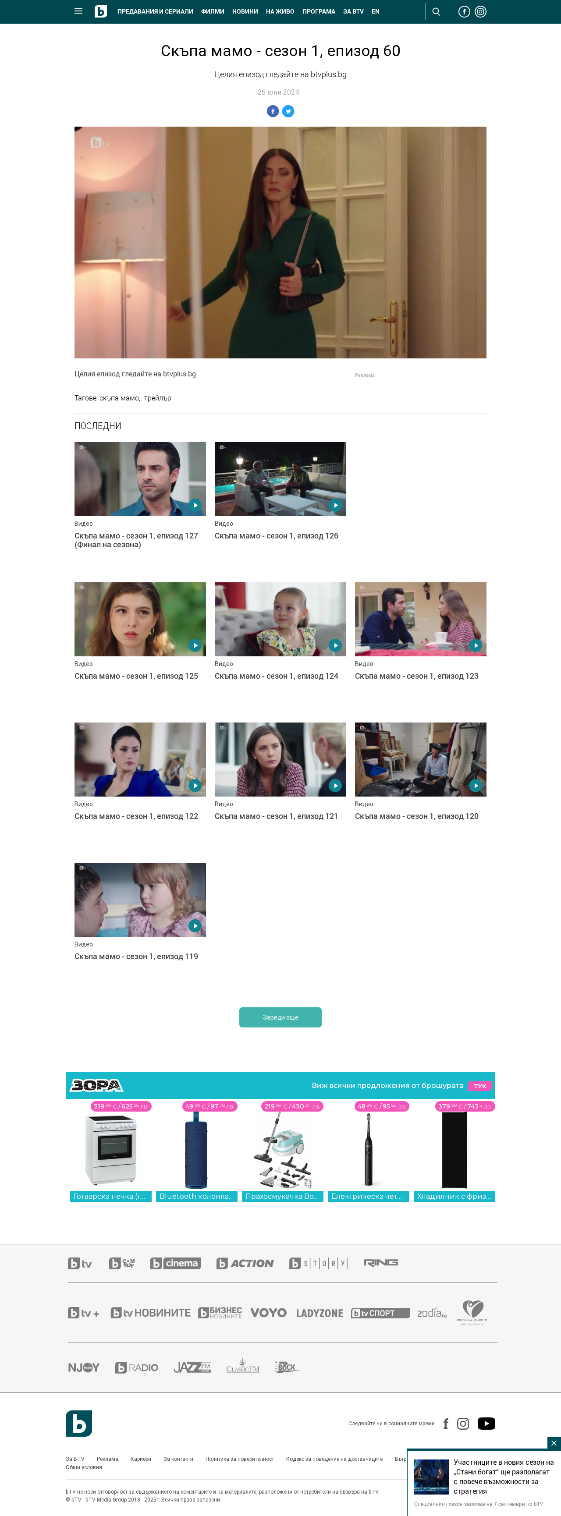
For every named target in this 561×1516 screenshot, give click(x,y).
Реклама (107, 1459)
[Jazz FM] (200, 1367)
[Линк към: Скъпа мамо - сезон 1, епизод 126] (280, 508)
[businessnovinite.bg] (224, 1312)
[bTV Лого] (79, 1423)
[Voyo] (273, 1313)
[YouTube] (482, 1423)
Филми (212, 11)
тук (480, 1086)
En (376, 11)
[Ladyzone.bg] (324, 1313)
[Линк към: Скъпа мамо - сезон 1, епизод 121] (280, 788)
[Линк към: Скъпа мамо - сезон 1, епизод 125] (140, 648)
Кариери (141, 1459)
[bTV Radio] (144, 1368)
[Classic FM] (251, 1367)
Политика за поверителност (240, 1459)
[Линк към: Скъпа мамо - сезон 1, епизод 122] (140, 788)
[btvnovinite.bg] (153, 1313)
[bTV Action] (253, 1263)
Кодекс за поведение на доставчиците (334, 1459)
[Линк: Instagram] (458, 1424)
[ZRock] (295, 1367)
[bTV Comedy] (129, 1263)
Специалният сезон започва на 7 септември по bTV (478, 1503)
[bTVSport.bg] (384, 1312)
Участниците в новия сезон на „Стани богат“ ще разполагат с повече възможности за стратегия (504, 1476)
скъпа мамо (119, 398)
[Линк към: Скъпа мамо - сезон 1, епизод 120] (420, 788)
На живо (280, 11)
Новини (245, 11)
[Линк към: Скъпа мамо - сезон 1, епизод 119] (140, 928)
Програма (318, 11)
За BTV (75, 1459)
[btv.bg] (88, 1263)
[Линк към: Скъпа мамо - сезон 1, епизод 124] (280, 648)
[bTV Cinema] (183, 1263)
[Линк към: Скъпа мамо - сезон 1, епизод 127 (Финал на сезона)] (140, 508)
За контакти (178, 1459)
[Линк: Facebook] (441, 1423)
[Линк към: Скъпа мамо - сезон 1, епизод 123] (420, 648)
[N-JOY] (91, 1367)
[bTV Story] (326, 1263)
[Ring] (389, 1263)
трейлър (157, 398)
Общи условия (84, 1467)
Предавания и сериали (155, 11)
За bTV (353, 11)
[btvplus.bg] (88, 1312)
